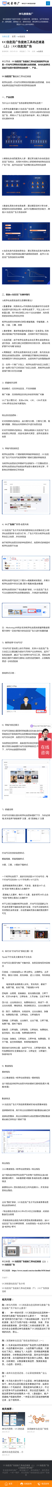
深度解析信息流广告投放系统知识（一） (25, 1340)
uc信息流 (21, 37)
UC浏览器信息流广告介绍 (13, 1284)
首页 (14, 37)
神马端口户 (24, 1470)
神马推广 (14, 1470)
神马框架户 (35, 1470)
